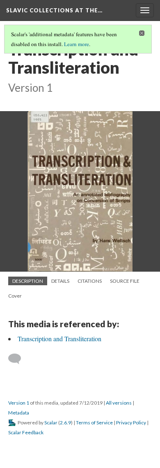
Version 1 (18, 403)
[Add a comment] (18, 359)
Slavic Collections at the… (54, 10)
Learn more (76, 44)
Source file (124, 281)
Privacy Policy (131, 422)
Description (27, 281)
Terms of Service (94, 422)
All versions (119, 403)
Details (60, 281)
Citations (90, 281)
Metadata (18, 413)
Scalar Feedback (25, 432)
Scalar (50, 422)
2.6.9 (65, 422)
